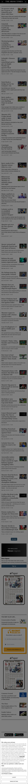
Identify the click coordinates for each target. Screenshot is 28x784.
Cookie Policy (22, 756)
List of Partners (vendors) (6, 773)
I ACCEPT (14, 777)
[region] (14, 761)
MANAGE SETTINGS (14, 781)
